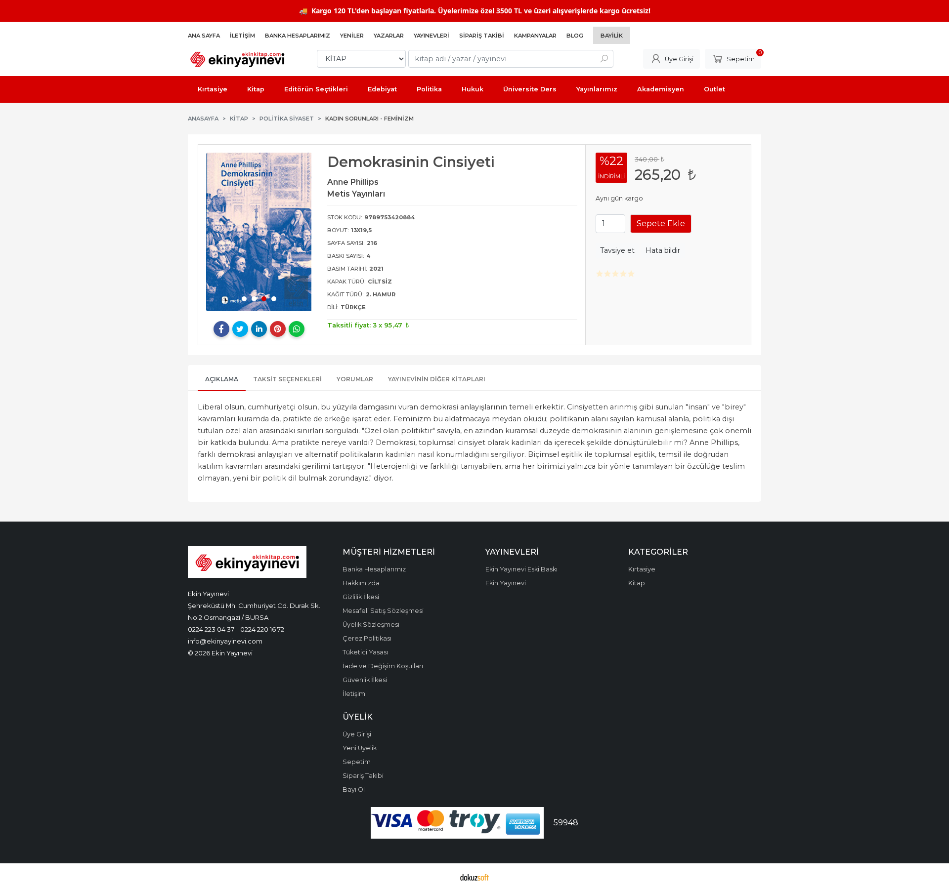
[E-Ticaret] (474, 876)
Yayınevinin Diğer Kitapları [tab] (436, 379)
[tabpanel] (259, 232)
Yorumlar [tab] (355, 379)
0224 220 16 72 (262, 629)
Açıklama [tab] (221, 379)
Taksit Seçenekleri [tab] (287, 379)
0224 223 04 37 (211, 629)
